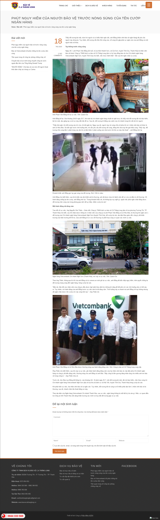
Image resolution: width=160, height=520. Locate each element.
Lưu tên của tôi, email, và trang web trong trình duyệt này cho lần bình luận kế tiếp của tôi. (85, 446)
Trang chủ (63, 6)
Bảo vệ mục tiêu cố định (68, 471)
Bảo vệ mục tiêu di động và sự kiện (72, 473)
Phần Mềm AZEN (87, 515)
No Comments (58, 54)
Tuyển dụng (121, 6)
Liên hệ (144, 6)
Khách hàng (107, 6)
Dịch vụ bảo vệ (91, 6)
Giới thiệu (76, 6)
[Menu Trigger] (149, 5)
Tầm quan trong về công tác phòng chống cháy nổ (28, 57)
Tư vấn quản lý (65, 479)
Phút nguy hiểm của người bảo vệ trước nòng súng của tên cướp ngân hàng (103, 473)
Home (13, 27)
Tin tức (134, 6)
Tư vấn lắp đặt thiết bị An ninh (70, 476)
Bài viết (19, 27)
